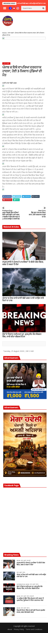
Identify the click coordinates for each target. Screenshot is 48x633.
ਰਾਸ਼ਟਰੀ (28, 560)
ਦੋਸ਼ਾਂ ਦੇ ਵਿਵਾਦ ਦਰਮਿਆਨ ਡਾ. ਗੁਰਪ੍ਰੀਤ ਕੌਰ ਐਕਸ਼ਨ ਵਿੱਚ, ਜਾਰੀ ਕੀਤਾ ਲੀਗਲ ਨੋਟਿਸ (21, 335)
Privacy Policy (19, 629)
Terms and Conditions (34, 629)
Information (21, 584)
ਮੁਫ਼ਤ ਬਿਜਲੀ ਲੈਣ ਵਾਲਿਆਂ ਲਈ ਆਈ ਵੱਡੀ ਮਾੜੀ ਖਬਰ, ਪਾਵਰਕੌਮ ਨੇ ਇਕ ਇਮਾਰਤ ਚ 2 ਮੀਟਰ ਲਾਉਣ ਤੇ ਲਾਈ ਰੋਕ (11, 215)
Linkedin (27, 196)
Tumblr (36, 196)
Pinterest (8, 199)
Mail (17, 199)
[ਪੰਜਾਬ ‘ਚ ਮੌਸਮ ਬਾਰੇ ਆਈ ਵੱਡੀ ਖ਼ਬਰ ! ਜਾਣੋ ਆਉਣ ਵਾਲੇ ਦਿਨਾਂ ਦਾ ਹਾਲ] (24, 282)
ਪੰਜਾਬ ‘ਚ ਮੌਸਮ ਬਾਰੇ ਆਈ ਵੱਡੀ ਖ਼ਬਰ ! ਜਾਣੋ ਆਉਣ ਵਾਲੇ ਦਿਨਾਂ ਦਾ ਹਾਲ (20, 3)
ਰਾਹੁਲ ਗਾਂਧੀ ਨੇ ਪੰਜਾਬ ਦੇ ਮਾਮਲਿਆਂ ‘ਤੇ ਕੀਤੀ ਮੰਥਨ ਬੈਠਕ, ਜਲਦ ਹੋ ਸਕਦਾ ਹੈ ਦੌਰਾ (23, 263)
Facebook (8, 196)
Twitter (17, 196)
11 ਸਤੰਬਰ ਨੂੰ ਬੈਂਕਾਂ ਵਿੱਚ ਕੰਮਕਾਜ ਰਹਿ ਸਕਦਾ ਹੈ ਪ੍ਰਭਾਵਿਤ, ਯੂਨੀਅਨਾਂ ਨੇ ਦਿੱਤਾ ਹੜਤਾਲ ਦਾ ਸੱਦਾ (30, 599)
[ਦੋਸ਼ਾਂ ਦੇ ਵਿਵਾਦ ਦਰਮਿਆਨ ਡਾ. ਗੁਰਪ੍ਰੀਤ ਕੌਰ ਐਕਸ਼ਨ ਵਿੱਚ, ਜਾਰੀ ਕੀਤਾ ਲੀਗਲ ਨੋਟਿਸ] (24, 318)
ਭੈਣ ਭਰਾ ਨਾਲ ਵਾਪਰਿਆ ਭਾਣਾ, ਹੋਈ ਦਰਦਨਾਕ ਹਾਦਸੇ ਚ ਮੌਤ (37, 214)
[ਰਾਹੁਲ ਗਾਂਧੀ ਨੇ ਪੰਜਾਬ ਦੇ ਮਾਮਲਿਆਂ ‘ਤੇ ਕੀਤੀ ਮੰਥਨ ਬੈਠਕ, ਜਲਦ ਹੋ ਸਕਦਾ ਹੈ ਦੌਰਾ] (24, 246)
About (10, 629)
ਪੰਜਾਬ (23, 572)
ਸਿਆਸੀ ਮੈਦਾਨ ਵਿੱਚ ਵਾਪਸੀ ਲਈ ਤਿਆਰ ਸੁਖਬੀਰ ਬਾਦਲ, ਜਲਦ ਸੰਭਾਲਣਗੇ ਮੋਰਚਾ (31, 611)
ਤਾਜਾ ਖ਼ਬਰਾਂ (11, 33)
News (18, 560)
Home (4, 33)
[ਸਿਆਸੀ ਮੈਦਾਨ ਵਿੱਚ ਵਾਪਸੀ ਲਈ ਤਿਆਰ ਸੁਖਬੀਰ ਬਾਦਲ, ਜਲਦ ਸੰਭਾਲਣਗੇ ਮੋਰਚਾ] (9, 611)
